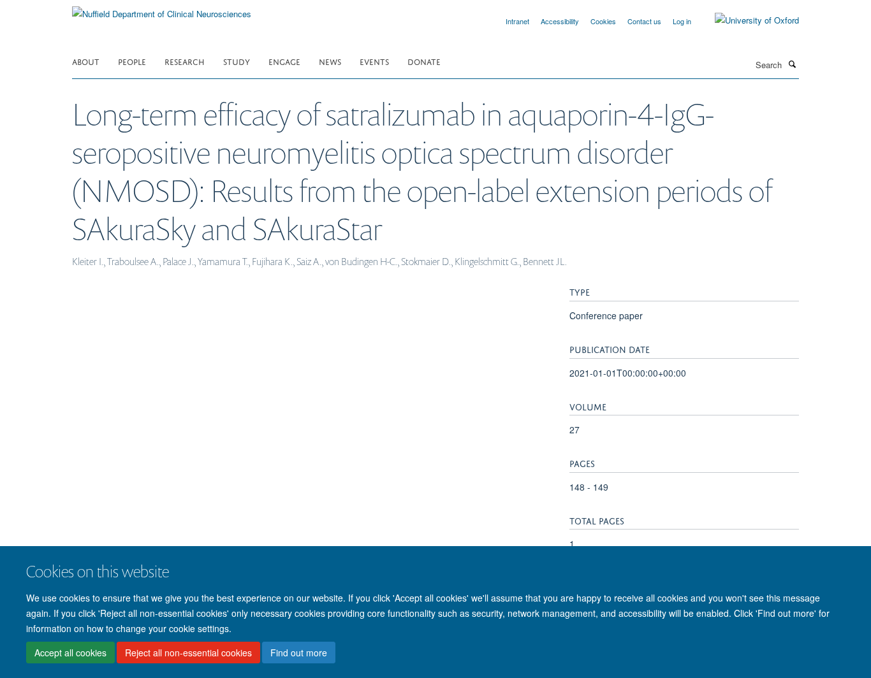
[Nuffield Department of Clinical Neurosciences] (161, 9)
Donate (424, 61)
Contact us (644, 21)
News (330, 61)
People (132, 61)
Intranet (517, 21)
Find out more (298, 653)
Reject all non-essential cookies (188, 653)
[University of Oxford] (747, 20)
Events (374, 61)
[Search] (792, 64)
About (85, 61)
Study (236, 61)
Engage (284, 61)
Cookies (603, 21)
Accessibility (560, 21)
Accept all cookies (70, 653)
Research (185, 61)
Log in (682, 21)
